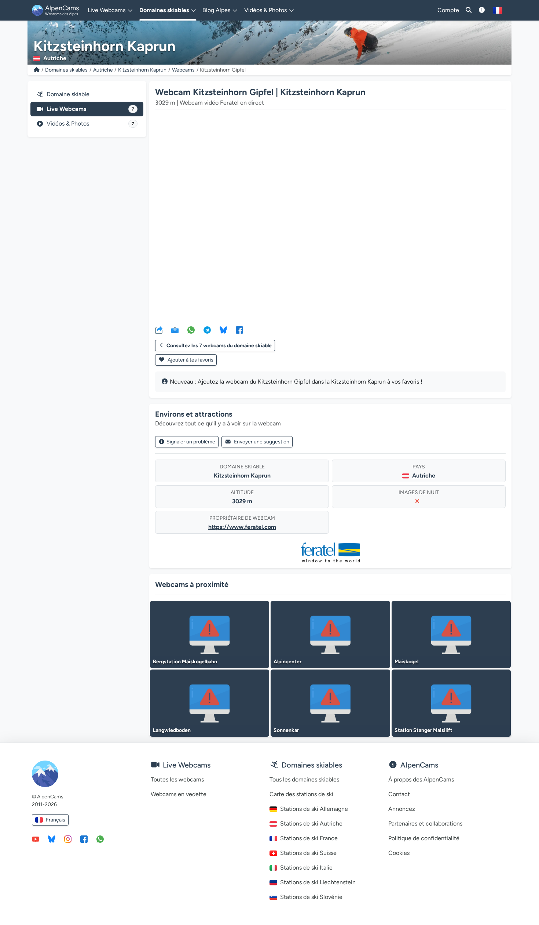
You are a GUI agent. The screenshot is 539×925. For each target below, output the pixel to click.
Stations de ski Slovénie (311, 896)
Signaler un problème (190, 442)
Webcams (183, 70)
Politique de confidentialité (423, 838)
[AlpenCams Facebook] (84, 838)
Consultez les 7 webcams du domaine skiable (219, 345)
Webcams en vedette (178, 794)
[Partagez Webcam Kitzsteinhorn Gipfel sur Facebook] (239, 329)
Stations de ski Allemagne (314, 808)
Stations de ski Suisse (308, 852)
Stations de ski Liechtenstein (318, 882)
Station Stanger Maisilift (423, 730)
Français (55, 820)
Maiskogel (406, 662)
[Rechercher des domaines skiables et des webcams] (468, 10)
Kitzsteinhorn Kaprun (142, 70)
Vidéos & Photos (90, 123)
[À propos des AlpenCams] (481, 10)
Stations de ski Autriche (311, 823)
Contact (399, 794)
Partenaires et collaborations (425, 823)
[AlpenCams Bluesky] (51, 838)
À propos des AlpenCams (421, 779)
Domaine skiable (68, 94)
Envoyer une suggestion (261, 442)
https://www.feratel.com (242, 526)
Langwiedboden (172, 730)
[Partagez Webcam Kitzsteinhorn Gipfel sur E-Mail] (175, 329)
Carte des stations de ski (301, 794)
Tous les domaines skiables (304, 779)
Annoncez (401, 808)
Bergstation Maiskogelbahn (185, 662)
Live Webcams (90, 108)
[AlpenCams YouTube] (35, 838)
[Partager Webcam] (158, 329)
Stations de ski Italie (306, 867)
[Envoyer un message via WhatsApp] (100, 838)
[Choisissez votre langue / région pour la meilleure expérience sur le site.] (497, 10)
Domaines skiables (66, 70)
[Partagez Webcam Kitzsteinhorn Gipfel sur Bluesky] (223, 329)
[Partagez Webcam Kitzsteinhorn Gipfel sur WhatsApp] (191, 329)
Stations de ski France (309, 838)
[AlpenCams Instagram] (68, 838)
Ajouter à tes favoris (189, 360)
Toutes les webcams (177, 779)
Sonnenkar (286, 730)
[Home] (36, 70)
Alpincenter (287, 662)
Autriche (103, 70)
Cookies (399, 852)
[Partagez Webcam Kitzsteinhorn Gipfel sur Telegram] (207, 329)
